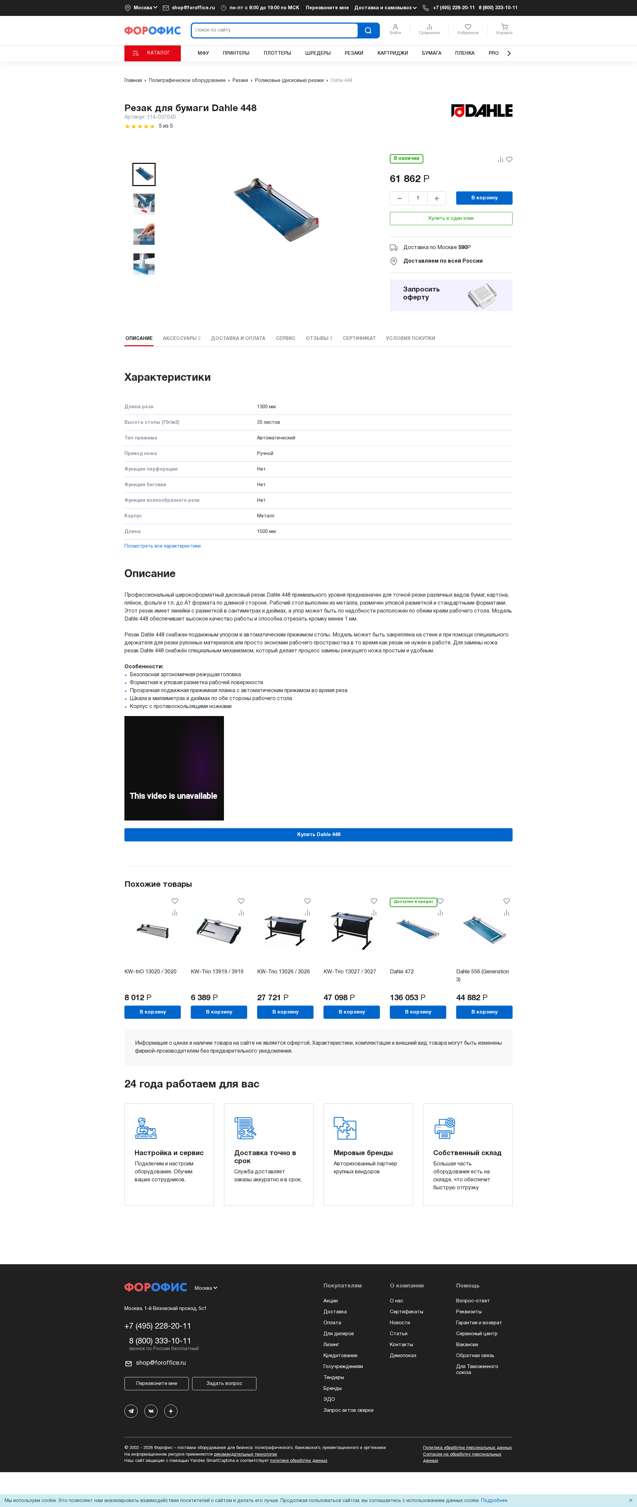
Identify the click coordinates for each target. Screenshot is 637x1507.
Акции (330, 1301)
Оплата (332, 1323)
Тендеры (333, 1377)
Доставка (335, 1312)
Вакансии (467, 1345)
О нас (396, 1301)
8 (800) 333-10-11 (498, 8)
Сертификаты (406, 1312)
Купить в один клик (451, 218)
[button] (144, 174)
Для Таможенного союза (477, 1369)
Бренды (332, 1388)
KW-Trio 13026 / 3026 (283, 972)
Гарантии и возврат (479, 1323)
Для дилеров (338, 1334)
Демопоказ (403, 1355)
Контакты (401, 1345)
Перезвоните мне (327, 8)
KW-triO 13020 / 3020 (150, 972)
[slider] (140, 126)
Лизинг (331, 1345)
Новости (400, 1323)
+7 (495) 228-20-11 (454, 8)
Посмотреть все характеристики (162, 546)
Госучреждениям (343, 1366)
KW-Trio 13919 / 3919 (217, 972)
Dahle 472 (402, 972)
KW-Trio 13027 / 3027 (349, 972)
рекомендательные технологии (245, 1455)
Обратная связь (475, 1355)
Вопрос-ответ (473, 1301)
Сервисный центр (477, 1334)
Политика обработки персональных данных (467, 1448)
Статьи (398, 1334)
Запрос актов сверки (348, 1410)
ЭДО (329, 1399)
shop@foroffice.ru (193, 8)
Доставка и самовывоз (383, 8)
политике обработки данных (298, 1461)
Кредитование (340, 1355)
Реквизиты (469, 1312)
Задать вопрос (224, 1383)
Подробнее (494, 1501)
